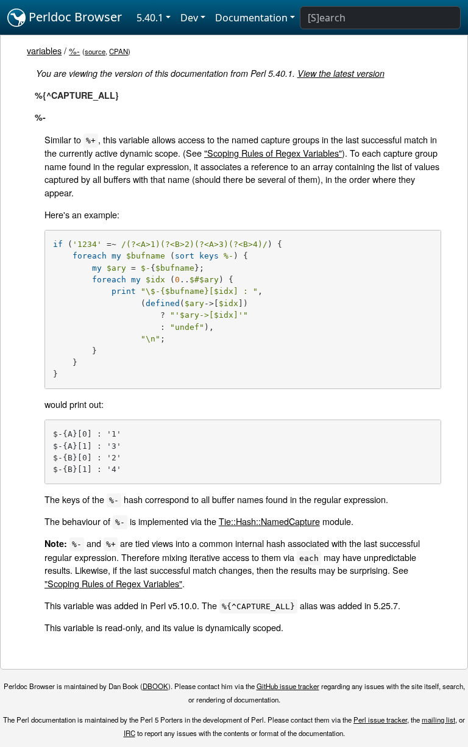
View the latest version (341, 73)
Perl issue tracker (380, 719)
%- (74, 50)
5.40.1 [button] (149, 17)
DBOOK (155, 686)
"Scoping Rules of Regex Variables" (273, 152)
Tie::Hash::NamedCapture (269, 521)
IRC (129, 733)
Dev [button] (189, 17)
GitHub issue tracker (288, 686)
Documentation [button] (251, 17)
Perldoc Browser (74, 17)
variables (44, 50)
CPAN (118, 51)
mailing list (438, 719)
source (95, 51)
